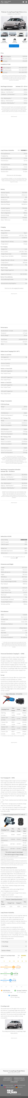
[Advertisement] (14, 7)
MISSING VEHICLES (19, 1078)
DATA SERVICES (7, 1080)
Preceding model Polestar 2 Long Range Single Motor (14, 1032)
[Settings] (23, 2)
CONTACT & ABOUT (19, 1080)
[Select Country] (26, 2)
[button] (26, 17)
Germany (4, 61)
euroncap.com (13, 557)
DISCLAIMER (14, 1082)
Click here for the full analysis (14, 175)
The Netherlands (6, 58)
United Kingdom (6, 56)
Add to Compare (14, 46)
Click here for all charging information (14, 288)
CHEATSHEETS (8, 1078)
